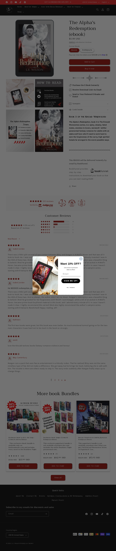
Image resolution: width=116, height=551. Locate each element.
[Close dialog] (81, 258)
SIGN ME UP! (71, 281)
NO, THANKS (71, 287)
